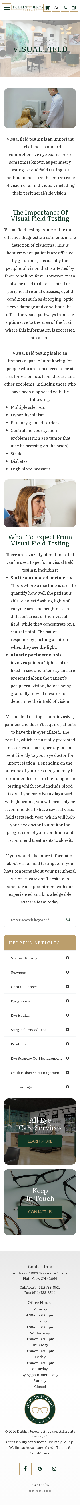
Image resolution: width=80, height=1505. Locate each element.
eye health (20, 1015)
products (18, 1043)
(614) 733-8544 (44, 1292)
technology (21, 1086)
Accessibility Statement (25, 1441)
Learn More (40, 1141)
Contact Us (40, 1212)
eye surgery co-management (36, 1058)
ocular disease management (36, 1072)
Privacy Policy (61, 1441)
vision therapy (24, 957)
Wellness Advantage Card (31, 1447)
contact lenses (24, 986)
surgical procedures (28, 1029)
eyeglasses (20, 1000)
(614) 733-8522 (48, 1287)
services (18, 972)
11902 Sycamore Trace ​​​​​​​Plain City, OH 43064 (45, 1275)
